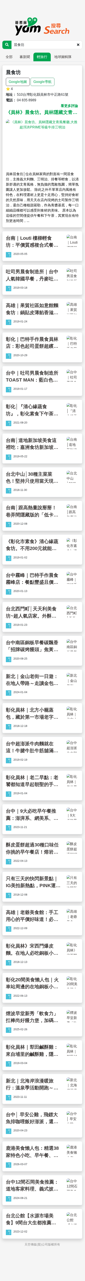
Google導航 (42, 82)
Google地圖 (18, 82)
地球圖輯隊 (63, 57)
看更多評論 (69, 106)
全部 (9, 57)
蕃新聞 (25, 57)
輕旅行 (42, 57)
